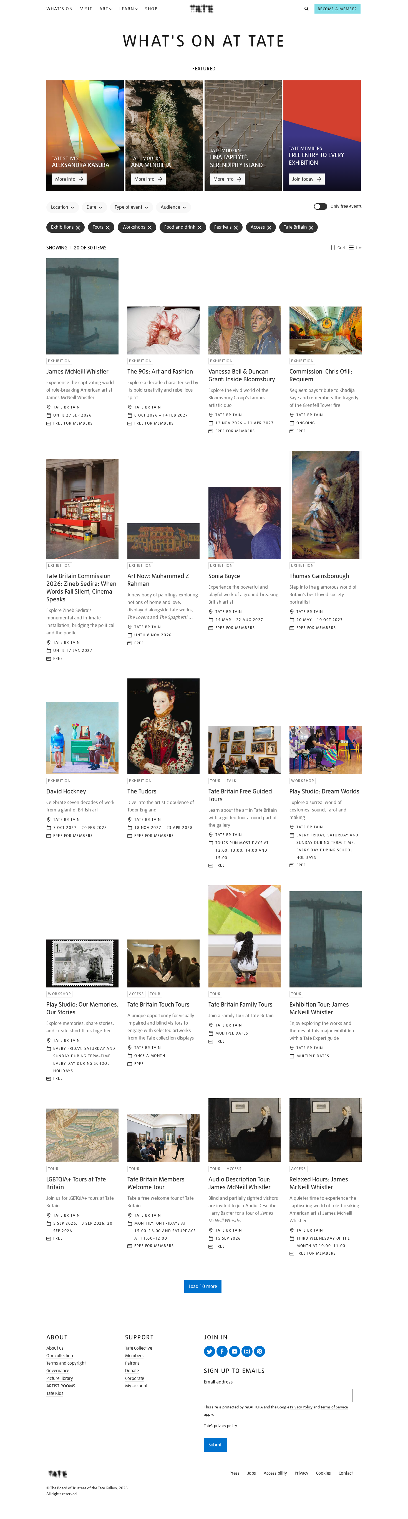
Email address (218, 1382)
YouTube (234, 1351)
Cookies (323, 1473)
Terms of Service (334, 1407)
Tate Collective (138, 1348)
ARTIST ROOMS (60, 1386)
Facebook (222, 1351)
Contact (346, 1473)
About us (55, 1348)
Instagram (247, 1351)
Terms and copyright (66, 1363)
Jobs (251, 1473)
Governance (57, 1371)
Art (104, 9)
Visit (86, 9)
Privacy (301, 1473)
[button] (305, 8)
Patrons (132, 1363)
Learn (126, 9)
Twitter (209, 1351)
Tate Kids (54, 1393)
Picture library (59, 1378)
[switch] (321, 206)
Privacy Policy (301, 1407)
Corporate (134, 1378)
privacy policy (225, 1425)
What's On (59, 9)
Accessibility (275, 1473)
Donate (132, 1371)
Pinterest (259, 1351)
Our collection (59, 1356)
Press (235, 1473)
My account (136, 1386)
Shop (151, 9)
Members (134, 1356)
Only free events (346, 206)
